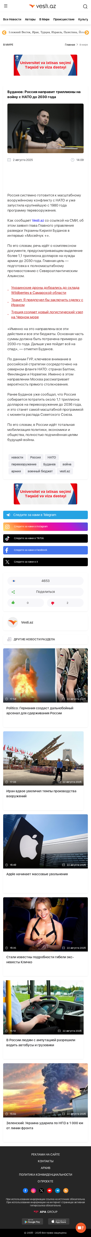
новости (17, 457)
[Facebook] (25, 1191)
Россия (35, 457)
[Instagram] (33, 1191)
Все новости (12, 19)
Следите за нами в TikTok (29, 538)
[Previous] (4, 32)
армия (16, 471)
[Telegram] (57, 1191)
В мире (44, 19)
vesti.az (65, 471)
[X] (41, 1191)
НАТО (52, 457)
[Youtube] (49, 1191)
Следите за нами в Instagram (31, 526)
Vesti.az (38, 220)
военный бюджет (40, 471)
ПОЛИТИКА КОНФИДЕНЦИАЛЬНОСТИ (45, 1174)
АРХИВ (45, 1168)
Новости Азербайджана (24, 32)
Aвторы (30, 19)
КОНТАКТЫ (45, 1161)
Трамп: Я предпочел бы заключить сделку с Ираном (47, 302)
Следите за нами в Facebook (30, 550)
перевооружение (23, 464)
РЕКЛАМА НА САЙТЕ (45, 1154)
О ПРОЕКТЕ (45, 1181)
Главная (70, 44)
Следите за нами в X (26, 561)
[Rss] (65, 1191)
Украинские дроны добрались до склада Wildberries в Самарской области (45, 290)
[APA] (45, 1212)
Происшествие (63, 19)
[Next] (86, 32)
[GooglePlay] (32, 1221)
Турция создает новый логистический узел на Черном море (47, 314)
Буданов (49, 464)
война (67, 464)
